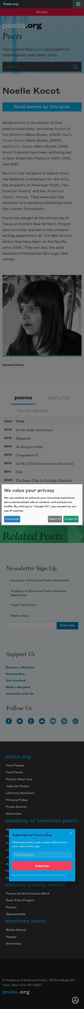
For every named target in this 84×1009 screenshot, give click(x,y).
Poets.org (10, 4)
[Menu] (78, 4)
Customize (12, 519)
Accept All (70, 519)
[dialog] (42, 504)
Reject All (55, 519)
